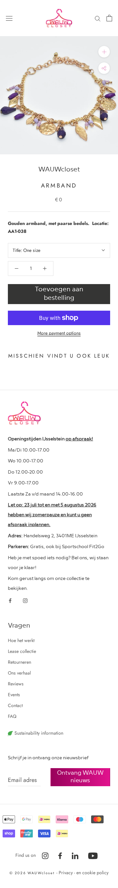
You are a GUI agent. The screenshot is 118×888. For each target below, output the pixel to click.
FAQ (12, 716)
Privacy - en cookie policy (83, 872)
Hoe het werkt (21, 640)
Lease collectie (22, 651)
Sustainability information (38, 733)
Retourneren (19, 662)
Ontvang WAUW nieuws (80, 776)
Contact (15, 705)
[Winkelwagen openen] (109, 18)
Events (14, 694)
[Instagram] (25, 600)
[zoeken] (98, 18)
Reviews (16, 683)
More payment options (59, 333)
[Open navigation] (9, 18)
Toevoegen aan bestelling (59, 292)
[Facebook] (10, 600)
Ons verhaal (19, 673)
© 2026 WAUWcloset (33, 873)
